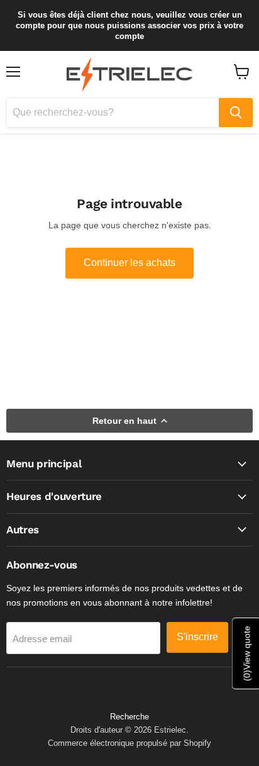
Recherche (129, 716)
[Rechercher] (236, 112)
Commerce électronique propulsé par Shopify (129, 743)
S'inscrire (197, 636)
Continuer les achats (129, 262)
